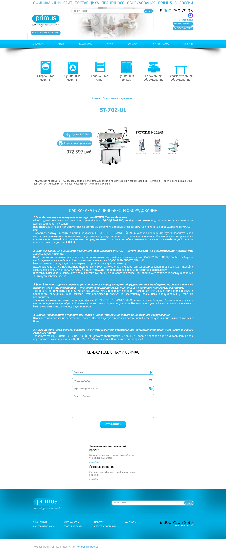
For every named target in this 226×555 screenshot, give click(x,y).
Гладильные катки (99, 78)
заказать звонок (183, 24)
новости (99, 522)
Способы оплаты (73, 527)
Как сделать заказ (43, 527)
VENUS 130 (172, 154)
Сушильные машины (72, 78)
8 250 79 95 (176, 11)
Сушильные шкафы (126, 78)
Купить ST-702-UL (81, 135)
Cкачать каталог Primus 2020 (45, 33)
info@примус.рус (185, 20)
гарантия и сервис (160, 44)
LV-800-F (156, 154)
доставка (132, 44)
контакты (188, 44)
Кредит (61, 44)
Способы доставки (105, 527)
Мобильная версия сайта (89, 547)
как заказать (85, 44)
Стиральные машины (45, 78)
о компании (38, 44)
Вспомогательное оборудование (180, 78)
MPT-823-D (141, 154)
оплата (110, 44)
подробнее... (95, 462)
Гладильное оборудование (153, 78)
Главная (96, 98)
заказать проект (183, 28)
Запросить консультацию (77, 143)
